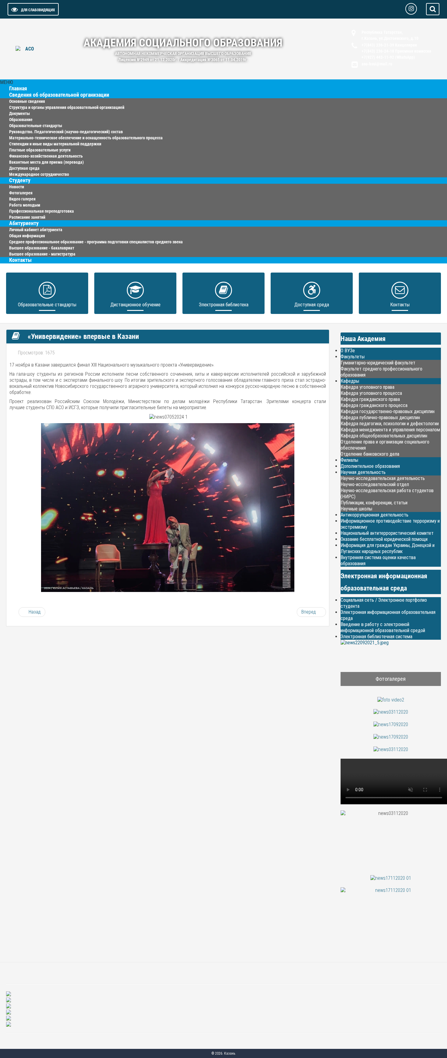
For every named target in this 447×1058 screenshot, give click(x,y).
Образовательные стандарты (47, 305)
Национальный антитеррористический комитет (387, 533)
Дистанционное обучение (135, 305)
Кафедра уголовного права (367, 387)
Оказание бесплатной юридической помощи (384, 539)
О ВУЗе (348, 350)
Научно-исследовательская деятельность (383, 478)
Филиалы (349, 460)
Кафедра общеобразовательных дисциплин (384, 436)
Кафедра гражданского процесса (374, 405)
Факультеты (353, 357)
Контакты (20, 260)
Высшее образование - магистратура (42, 254)
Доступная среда (311, 305)
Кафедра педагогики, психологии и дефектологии (390, 423)
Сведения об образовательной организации (59, 95)
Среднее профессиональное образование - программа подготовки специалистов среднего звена (96, 241)
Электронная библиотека (223, 305)
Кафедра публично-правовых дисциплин (380, 417)
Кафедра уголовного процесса (371, 393)
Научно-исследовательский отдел (375, 484)
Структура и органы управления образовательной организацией (66, 107)
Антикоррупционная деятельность (374, 515)
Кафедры (350, 381)
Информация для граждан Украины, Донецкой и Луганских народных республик (388, 548)
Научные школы (356, 509)
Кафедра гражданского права (370, 399)
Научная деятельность (363, 472)
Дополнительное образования (370, 466)
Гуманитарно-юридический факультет (378, 363)
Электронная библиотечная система (376, 636)
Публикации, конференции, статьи (374, 503)
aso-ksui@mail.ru (377, 63)
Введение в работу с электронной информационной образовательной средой (383, 627)
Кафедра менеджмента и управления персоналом (390, 430)
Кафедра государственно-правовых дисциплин (388, 411)
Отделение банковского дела (370, 454)
